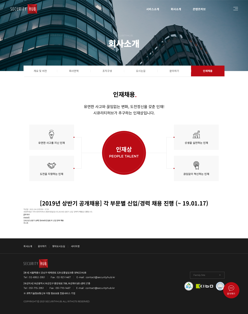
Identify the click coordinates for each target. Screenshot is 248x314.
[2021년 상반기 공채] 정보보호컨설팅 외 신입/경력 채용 (44, 220)
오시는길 (141, 71)
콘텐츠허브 (199, 9)
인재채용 (208, 71)
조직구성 (107, 71)
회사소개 (176, 9)
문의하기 (174, 71)
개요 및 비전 (40, 71)
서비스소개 (152, 9)
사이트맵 (75, 246)
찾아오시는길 (58, 246)
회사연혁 (74, 71)
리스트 (26, 223)
